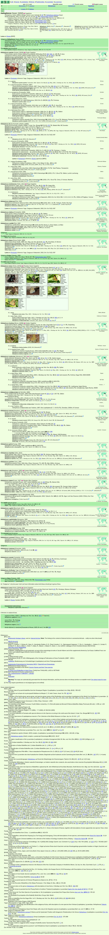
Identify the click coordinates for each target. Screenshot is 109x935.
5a (54, 825)
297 (71, 851)
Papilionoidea (40, 2)
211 (75, 727)
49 (50, 94)
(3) (23, 20)
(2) (52, 59)
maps (103, 60)
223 (36, 550)
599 (56, 317)
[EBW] (76, 59)
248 (51, 431)
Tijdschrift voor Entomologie (46, 664)
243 (76, 722)
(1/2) (30, 59)
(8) (18, 271)
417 (54, 267)
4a (52, 825)
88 (31, 825)
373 (81, 739)
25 (36, 16)
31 (24, 722)
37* (59, 822)
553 (44, 742)
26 (103, 721)
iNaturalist (58, 26)
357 (96, 713)
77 (90, 822)
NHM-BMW (43, 27)
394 (40, 458)
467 (41, 724)
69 (29, 806)
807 (68, 693)
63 (97, 722)
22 (20, 776)
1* (101, 721)
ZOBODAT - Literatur (27, 673)
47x (84, 814)
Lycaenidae (49, 2)
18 (71, 806)
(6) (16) (33, 242)
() (71, 6)
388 (80, 87)
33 (82, 773)
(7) (46, 19)
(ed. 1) (35, 482)
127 (72, 808)
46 (61, 751)
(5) (37, 521)
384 (74, 886)
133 (94, 721)
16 (30, 774)
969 (52, 742)
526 (49, 434)
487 (39, 358)
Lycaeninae (58, 2)
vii (49, 819)
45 (49, 722)
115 (9, 823)
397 (40, 368)
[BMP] (29, 121)
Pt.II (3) (37, 125)
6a (20, 866)
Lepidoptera (24, 2)
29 (58, 324)
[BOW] (80, 59)
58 (36, 62)
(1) (32, 45)
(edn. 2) (37, 326)
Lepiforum (11, 661)
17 (51, 774)
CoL (52, 26)
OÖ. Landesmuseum (14, 673)
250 (48, 433)
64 (62, 722)
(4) (53, 152)
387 (62, 59)
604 (48, 54)
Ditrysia (32, 2)
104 (73, 841)
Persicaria (14, 78)
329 (47, 393)
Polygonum (21, 158)
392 (38, 475)
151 (77, 823)
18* (76, 721)
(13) (55, 18)
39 (24, 774)
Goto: (2, 11)
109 (19, 808)
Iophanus (31, 6)
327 (16, 724)
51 (38, 362)
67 (25, 724)
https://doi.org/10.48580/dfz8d (17, 647)
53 (36, 270)
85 (91, 806)
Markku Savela (75, 932)
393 (67, 330)
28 (52, 393)
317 (44, 242)
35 (49, 805)
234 (22, 871)
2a (12, 866)
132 (92, 841)
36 (63, 777)
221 (49, 100)
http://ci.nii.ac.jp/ (13, 641)
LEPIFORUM (49, 61)
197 (94, 754)
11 (61, 782)
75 (45, 358)
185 (98, 823)
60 (57, 722)
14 (88, 773)
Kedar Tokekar (22, 74)
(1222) (31, 225)
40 (42, 15)
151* (52, 823)
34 (16, 811)
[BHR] (48, 26)
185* (82, 823)
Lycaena (23, 9)
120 (54, 86)
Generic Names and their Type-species (41, 667)
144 (50, 724)
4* (73, 721)
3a (24, 823)
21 (36, 773)
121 (46, 808)
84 (27, 825)
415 (54, 589)
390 (37, 130)
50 (37, 330)
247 (55, 351)
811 (45, 509)
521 (57, 874)
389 (74, 82)
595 (35, 248)
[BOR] (76, 82)
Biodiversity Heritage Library (16, 638)
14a (14, 823)
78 (54, 724)
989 (55, 367)
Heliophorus (51, 6)
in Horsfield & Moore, (39, 324)
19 (66, 721)
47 (68, 774)
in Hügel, (38, 267)
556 (54, 730)
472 (49, 125)
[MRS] (31, 89)
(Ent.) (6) (29, 18)
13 (53, 19)
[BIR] (65, 59)
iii (52, 748)
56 (53, 722)
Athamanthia (22, 6)
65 (99, 722)
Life (12, 2)
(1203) (44, 119)
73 (57, 806)
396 (59, 386)
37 (103, 773)
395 (63, 362)
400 (49, 314)
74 (9, 825)
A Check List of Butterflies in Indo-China (20, 670)
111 (18, 829)
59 (35, 596)
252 (59, 62)
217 (31, 861)
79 (65, 806)
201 (40, 722)
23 (17, 805)
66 (101, 722)
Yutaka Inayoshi (47, 114)
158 (43, 482)
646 (51, 54)
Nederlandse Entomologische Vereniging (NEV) (22, 664)
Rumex (9, 36)
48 (37, 59)
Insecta (17, 2)
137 (47, 823)
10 (42, 773)
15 (14, 773)
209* (104, 823)
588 (67, 898)
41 (45, 774)
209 (20, 825)
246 (46, 326)
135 (52, 55)
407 (47, 511)
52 (50, 320)
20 (74, 774)
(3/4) (52, 62)
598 (44, 185)
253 (51, 90)
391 (32, 485)
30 (13, 809)
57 (35, 273)
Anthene (31, 9)
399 (61, 270)
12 (65, 773)
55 (17, 819)
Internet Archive (35, 638)
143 (47, 724)
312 (101, 767)
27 (106, 721)
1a (62, 324)
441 (40, 18)
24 (44, 472)
